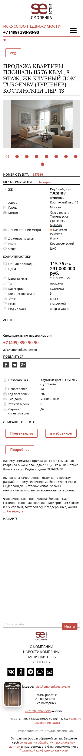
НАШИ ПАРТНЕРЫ (42, 657)
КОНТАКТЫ (42, 662)
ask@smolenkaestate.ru (20, 350)
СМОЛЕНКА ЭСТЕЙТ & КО (41, 636)
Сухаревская (59, 212)
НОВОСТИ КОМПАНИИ (41, 651)
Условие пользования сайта (56, 721)
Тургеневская (60, 216)
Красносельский (62, 243)
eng (13, 52)
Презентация (21, 433)
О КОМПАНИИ (41, 646)
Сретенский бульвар (58, 223)
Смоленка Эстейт (41, 11)
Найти (69, 626)
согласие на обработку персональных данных (42, 744)
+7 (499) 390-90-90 (38, 711)
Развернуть (15, 511)
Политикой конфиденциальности (43, 750)
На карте (44, 182)
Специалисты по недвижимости (27, 335)
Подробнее (19, 449)
